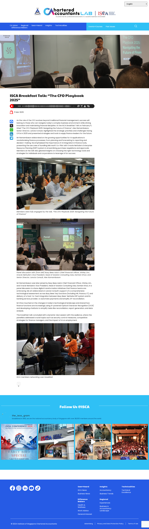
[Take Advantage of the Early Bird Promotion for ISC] (19, 442)
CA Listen (14, 25)
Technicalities (61, 25)
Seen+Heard (37, 25)
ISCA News (82, 490)
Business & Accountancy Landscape (105, 508)
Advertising (88, 524)
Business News (84, 493)
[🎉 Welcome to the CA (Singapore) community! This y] (130, 442)
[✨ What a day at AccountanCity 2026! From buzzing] (56, 442)
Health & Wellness (81, 506)
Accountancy (105, 490)
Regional (24, 25)
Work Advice (83, 510)
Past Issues (110, 26)
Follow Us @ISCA (74, 406)
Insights (48, 25)
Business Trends (106, 493)
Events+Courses (95, 26)
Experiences (105, 503)
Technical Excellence (126, 491)
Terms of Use (133, 524)
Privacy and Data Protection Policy (110, 524)
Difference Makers (19, 28)
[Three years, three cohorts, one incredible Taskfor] (93, 442)
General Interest (85, 514)
